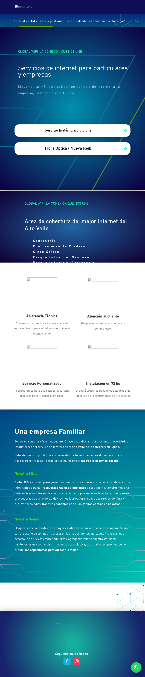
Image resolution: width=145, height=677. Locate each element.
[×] (136, 667)
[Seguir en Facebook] (67, 661)
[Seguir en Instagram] (76, 661)
